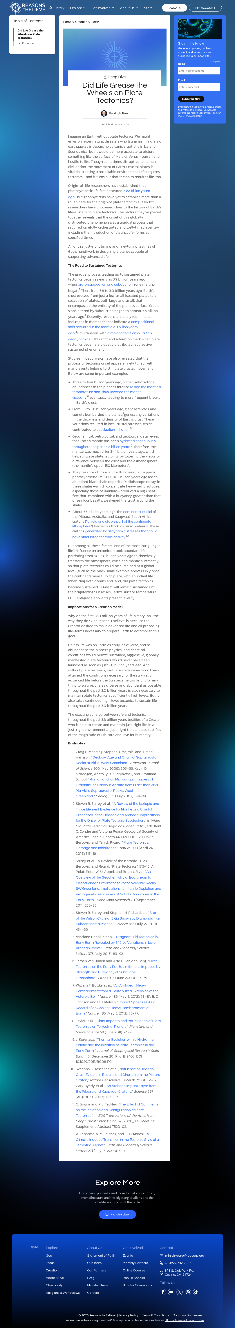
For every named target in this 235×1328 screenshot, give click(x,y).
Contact (166, 1248)
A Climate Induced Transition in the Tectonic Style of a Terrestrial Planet (117, 1139)
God (49, 1255)
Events (128, 1255)
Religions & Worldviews (63, 1293)
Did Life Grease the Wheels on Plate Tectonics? (30, 34)
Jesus (50, 1263)
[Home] (34, 1247)
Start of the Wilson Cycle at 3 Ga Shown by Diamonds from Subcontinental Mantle (118, 918)
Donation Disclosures (187, 1315)
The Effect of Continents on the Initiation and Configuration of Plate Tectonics (117, 1110)
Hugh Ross (121, 113)
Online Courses (134, 1270)
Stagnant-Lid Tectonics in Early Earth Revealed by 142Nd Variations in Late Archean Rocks (117, 942)
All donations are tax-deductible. (184, 1320)
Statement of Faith (101, 1255)
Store (148, 7)
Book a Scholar (134, 1278)
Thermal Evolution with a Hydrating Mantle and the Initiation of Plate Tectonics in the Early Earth (115, 1045)
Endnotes (28, 43)
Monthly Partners (135, 1263)
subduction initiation (113, 429)
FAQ (90, 1278)
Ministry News (97, 1285)
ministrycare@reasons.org (184, 1255)
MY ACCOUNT (205, 7)
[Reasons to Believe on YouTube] (171, 1292)
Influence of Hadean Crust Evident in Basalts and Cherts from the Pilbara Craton (118, 1074)
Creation (81, 21)
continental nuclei (137, 512)
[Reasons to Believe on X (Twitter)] (179, 1292)
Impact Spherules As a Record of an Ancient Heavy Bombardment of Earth (115, 1007)
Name (182, 64)
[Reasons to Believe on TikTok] (196, 1292)
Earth (95, 21)
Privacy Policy (185, 116)
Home (67, 21)
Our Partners (96, 1270)
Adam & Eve (55, 1278)
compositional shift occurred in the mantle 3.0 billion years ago (111, 327)
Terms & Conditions (155, 1315)
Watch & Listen (120, 1214)
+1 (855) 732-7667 (178, 1263)
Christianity (54, 1285)
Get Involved (133, 1248)
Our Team (94, 1263)
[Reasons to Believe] (27, 8)
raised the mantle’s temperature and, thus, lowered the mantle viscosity (116, 392)
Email (182, 80)
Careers (93, 1293)
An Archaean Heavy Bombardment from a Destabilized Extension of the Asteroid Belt (117, 991)
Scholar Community (137, 1285)
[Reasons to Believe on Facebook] (163, 1292)
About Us (94, 1248)
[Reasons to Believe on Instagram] (188, 1292)
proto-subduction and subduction (105, 284)
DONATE (175, 7)
